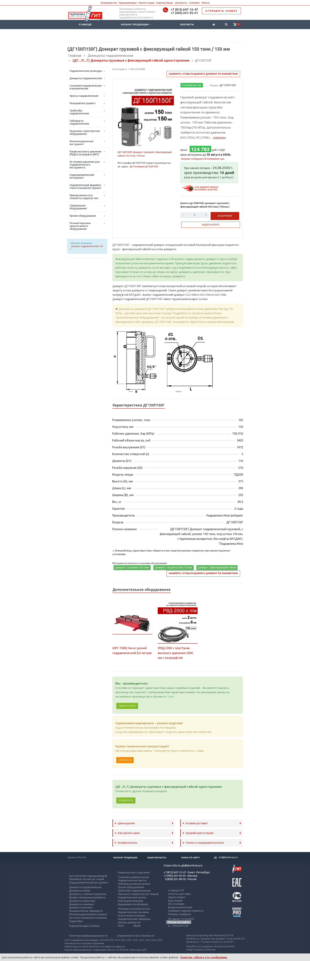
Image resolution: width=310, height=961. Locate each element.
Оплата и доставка (179, 893)
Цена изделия (126, 823)
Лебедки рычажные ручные (134, 883)
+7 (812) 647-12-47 (184, 9)
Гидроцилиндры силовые (84, 925)
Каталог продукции (135, 24)
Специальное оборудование (78, 207)
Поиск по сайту (190, 858)
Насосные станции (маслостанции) (138, 894)
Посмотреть (126, 800)
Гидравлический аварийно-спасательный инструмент (86, 186)
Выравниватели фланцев (133, 904)
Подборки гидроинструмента (185, 910)
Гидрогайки (76, 921)
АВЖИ (136, 925)
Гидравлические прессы (132, 880)
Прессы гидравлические (84, 95)
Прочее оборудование (83, 215)
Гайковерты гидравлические (79, 122)
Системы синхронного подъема (88, 917)
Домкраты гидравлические (86, 78)
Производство (108, 2)
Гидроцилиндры (128, 2)
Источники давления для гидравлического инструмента (85, 164)
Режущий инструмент (83, 103)
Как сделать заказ (129, 833)
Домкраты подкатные (82, 900)
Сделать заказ (127, 705)
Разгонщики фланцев (130, 900)
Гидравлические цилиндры (86, 70)
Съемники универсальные (133, 877)
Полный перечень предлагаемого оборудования (80, 226)
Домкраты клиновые (81, 904)
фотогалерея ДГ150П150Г (144, 166)
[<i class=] (214, 24)
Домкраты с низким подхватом (87, 894)
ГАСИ (121, 925)
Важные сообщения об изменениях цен (202, 158)
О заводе (85, 24)
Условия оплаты (127, 842)
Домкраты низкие (79, 890)
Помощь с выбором (179, 914)
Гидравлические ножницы (133, 912)
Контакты (187, 24)
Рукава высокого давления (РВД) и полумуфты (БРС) (85, 153)
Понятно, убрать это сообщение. (203, 957)
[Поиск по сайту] (226, 24)
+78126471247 (180, 925)
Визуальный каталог (180, 907)
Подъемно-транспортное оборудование (85, 132)
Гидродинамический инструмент (82, 176)
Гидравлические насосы (132, 897)
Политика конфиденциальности (88, 935)
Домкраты (181, 2)
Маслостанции (146, 2)
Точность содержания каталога (204, 842)
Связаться (125, 760)
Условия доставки (196, 823)
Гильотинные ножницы (131, 915)
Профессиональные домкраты (87, 897)
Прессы (205, 2)
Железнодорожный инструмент (81, 143)
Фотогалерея (176, 903)
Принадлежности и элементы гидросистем (84, 197)
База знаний (175, 900)
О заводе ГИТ (176, 890)
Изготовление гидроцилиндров (88, 875)
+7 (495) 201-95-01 (184, 13)
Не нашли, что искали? (181, 918)
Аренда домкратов (129, 922)
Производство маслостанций (86, 879)
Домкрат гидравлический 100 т (86, 248)
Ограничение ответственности (135, 935)
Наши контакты (156, 858)
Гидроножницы (164, 2)
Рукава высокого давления (134, 872)
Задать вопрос (177, 897)
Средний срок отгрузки (199, 833)
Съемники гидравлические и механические (86, 87)
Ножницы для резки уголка (134, 908)
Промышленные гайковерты (86, 910)
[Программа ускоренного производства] (200, 188)
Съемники (194, 2)
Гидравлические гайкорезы (134, 919)
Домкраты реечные (80, 907)
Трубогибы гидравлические (79, 112)
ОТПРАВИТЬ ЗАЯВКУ (221, 11)
